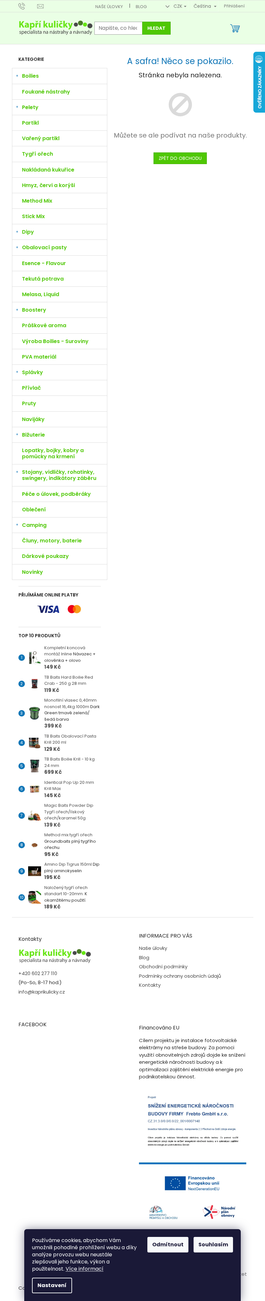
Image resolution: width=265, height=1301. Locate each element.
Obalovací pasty (44, 247)
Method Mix (37, 201)
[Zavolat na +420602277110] (27, 6)
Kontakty (150, 985)
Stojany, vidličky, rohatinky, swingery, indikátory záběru (59, 475)
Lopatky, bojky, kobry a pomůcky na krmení (53, 453)
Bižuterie (33, 435)
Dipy (28, 232)
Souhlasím (213, 1244)
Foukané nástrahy (46, 91)
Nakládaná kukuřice (48, 169)
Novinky (32, 572)
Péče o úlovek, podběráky (56, 494)
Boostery (34, 310)
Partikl (30, 123)
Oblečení (34, 509)
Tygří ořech (37, 154)
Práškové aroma (44, 325)
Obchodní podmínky (163, 966)
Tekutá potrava (43, 279)
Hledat (156, 28)
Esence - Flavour (44, 263)
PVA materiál (39, 357)
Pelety (30, 107)
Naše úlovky (109, 7)
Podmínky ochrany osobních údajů (180, 976)
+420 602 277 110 (37, 973)
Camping (34, 525)
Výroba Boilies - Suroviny (55, 341)
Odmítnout (168, 1244)
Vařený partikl (40, 138)
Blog (141, 7)
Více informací (84, 1269)
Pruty (29, 403)
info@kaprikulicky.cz (41, 991)
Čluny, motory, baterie (52, 540)
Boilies (30, 76)
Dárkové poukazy (45, 556)
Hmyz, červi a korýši (48, 185)
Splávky (32, 372)
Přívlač (31, 388)
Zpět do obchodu (180, 158)
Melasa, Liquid (40, 294)
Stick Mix (33, 216)
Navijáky (33, 419)
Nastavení (52, 1285)
